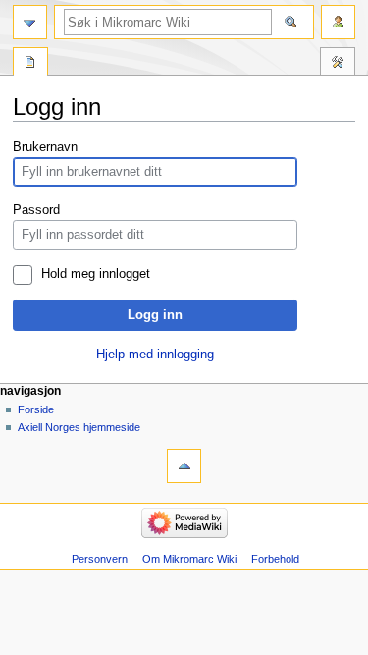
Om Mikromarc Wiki (189, 559)
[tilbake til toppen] (184, 466)
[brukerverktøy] (338, 22)
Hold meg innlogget (95, 274)
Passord (36, 210)
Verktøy (337, 64)
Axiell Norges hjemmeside (79, 427)
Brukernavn (45, 147)
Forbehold (275, 559)
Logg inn (155, 315)
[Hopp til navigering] (30, 22)
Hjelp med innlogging (155, 354)
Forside (36, 409)
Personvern (100, 559)
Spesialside (30, 64)
